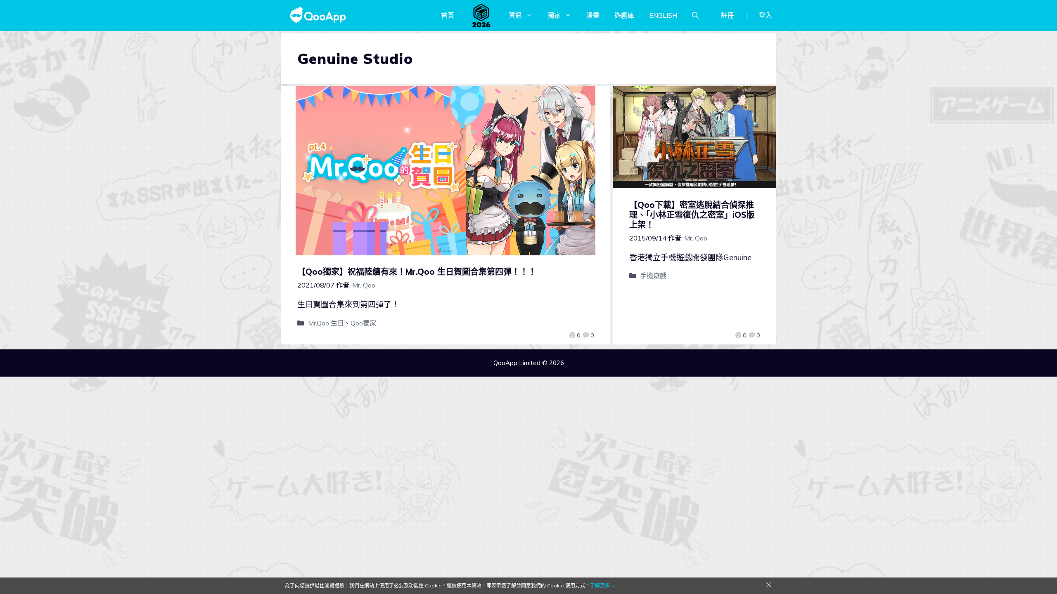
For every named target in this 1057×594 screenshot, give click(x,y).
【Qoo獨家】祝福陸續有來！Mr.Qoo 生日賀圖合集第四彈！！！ (416, 271)
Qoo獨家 (363, 323)
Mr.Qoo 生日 (326, 323)
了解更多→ (602, 585)
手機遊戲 (653, 275)
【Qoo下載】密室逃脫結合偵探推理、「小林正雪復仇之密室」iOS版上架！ (692, 215)
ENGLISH (663, 15)
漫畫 (593, 15)
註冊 (727, 15)
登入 (765, 15)
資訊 (515, 15)
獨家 (554, 15)
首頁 (447, 15)
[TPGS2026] (481, 15)
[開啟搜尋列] (695, 15)
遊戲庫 (624, 15)
